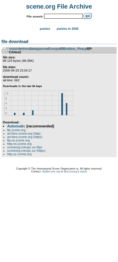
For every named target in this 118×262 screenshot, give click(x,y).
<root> (14, 48)
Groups (54, 48)
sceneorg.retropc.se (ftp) (24, 147)
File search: (35, 16)
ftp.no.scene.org (18, 140)
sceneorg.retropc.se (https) (26, 150)
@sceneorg (70, 171)
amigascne (39, 48)
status (83, 171)
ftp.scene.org (16, 130)
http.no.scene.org (19, 143)
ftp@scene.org (51, 171)
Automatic (16, 126)
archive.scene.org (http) (24, 133)
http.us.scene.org (19, 154)
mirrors (24, 48)
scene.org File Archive (59, 6)
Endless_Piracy (75, 48)
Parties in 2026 (67, 28)
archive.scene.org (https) (24, 137)
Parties (45, 28)
